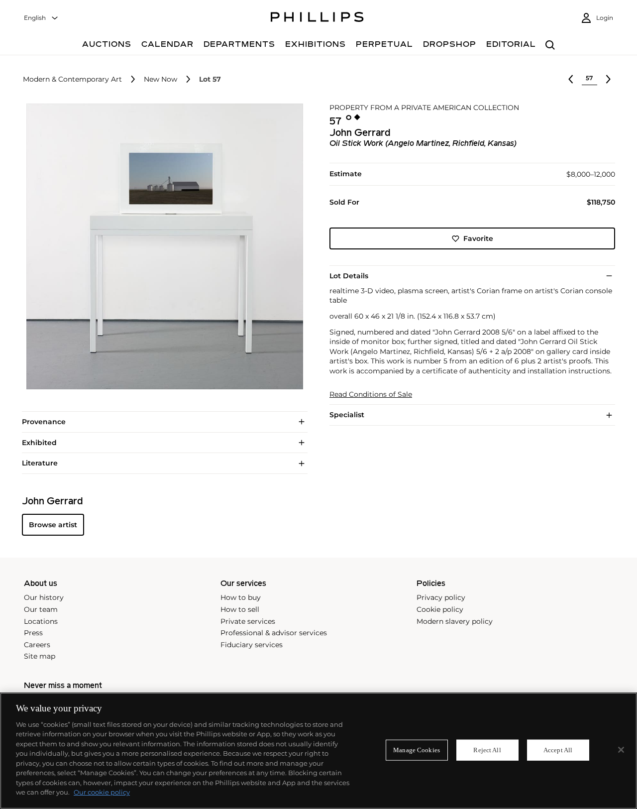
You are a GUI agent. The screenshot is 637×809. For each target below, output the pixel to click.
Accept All (557, 750)
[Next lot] (608, 79)
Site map (39, 656)
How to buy (240, 597)
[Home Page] (317, 18)
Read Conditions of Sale (370, 394)
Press (33, 632)
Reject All (487, 750)
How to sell (239, 609)
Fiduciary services (251, 644)
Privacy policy (441, 597)
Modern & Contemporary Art (72, 79)
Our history (44, 597)
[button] (162, 246)
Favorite (478, 238)
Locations (41, 621)
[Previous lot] (571, 79)
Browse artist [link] (53, 524)
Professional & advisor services (273, 632)
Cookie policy (440, 609)
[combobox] (41, 18)
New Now (160, 79)
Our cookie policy (102, 792)
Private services (247, 621)
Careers (37, 644)
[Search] (550, 45)
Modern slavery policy (455, 621)
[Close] (621, 750)
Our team (41, 609)
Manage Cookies (416, 750)
